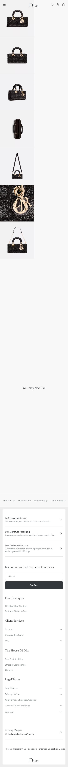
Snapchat (53, 749)
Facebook (32, 749)
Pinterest (42, 749)
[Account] (58, 5)
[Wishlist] (52, 5)
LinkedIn (63, 749)
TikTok (9, 749)
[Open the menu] (5, 5)
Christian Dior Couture (16, 606)
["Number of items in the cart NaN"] (63, 5)
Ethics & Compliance (15, 665)
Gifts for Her (9, 500)
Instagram (18, 749)
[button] (17, 18)
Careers (9, 670)
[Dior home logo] (34, 5)
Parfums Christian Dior (16, 611)
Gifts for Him (24, 500)
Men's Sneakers (58, 500)
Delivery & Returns (14, 635)
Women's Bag (40, 500)
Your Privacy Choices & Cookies (20, 700)
